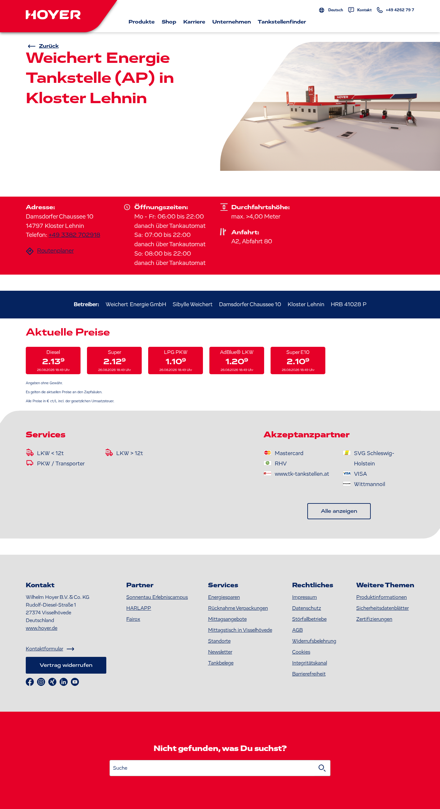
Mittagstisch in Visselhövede (240, 630)
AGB (297, 630)
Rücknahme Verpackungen (238, 608)
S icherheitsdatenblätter (382, 608)
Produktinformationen (381, 597)
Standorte (219, 641)
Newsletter (220, 652)
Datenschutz (306, 608)
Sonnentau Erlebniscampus (157, 597)
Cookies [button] (301, 652)
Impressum (304, 597)
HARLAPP (138, 608)
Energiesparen (224, 597)
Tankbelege (221, 663)
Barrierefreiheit (309, 674)
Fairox (133, 619)
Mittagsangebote (227, 619)
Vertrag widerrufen (66, 665)
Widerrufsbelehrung (314, 641)
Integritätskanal (309, 663)
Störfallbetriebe (309, 619)
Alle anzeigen (339, 511)
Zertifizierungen (374, 619)
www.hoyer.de (41, 628)
